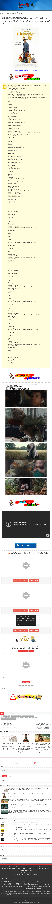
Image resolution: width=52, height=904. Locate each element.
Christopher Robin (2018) (27, 716)
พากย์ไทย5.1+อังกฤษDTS (13, 893)
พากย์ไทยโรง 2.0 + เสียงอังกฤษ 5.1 (44, 893)
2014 (21, 882)
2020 (40, 882)
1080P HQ (12, 882)
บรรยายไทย (23, 889)
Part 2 (20, 580)
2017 (30, 882)
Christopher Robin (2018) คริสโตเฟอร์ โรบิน (10, 717)
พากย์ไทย (2, 891)
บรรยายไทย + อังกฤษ (33, 717)
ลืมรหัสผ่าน (4, 780)
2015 (23, 882)
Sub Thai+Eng (19, 886)
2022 (45, 882)
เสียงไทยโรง (9, 894)
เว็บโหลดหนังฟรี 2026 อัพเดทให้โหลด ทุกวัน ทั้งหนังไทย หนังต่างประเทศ (26, 902)
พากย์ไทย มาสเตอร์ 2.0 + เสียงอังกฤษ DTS (8, 719)
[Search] (35, 763)
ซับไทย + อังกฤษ (38, 886)
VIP (16, 25)
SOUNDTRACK (35, 884)
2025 (5, 884)
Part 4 (31, 580)
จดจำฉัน (11, 776)
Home (2, 12)
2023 (47, 882)
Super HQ (26, 886)
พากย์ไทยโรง (35, 893)
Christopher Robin (16, 716)
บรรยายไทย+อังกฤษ (46, 889)
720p (2, 882)
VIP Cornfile (19, 25)
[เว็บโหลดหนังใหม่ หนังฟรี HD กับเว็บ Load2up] (26, 4)
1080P (5, 716)
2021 (43, 882)
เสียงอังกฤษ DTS (3, 894)
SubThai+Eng (11, 886)
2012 (16, 882)
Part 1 (15, 580)
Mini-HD (7, 12)
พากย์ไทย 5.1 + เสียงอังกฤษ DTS (43, 891)
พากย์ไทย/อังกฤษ (8, 891)
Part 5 (36, 580)
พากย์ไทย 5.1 (15, 891)
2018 (9, 716)
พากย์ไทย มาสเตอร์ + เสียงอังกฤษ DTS (25, 893)
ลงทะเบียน (4, 778)
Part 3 (25, 580)
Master (12, 884)
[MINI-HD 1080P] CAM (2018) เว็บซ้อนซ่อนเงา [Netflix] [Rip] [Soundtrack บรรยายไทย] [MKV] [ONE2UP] (9, 725)
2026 (8, 884)
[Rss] (25, 900)
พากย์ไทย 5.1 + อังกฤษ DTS (27, 891)
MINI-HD (22, 717)
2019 (37, 882)
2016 (26, 882)
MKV (27, 717)
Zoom (31, 886)
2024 (2, 884)
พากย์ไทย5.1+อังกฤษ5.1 (5, 893)
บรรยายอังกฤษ (18, 889)
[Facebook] (26, 900)
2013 (19, 882)
